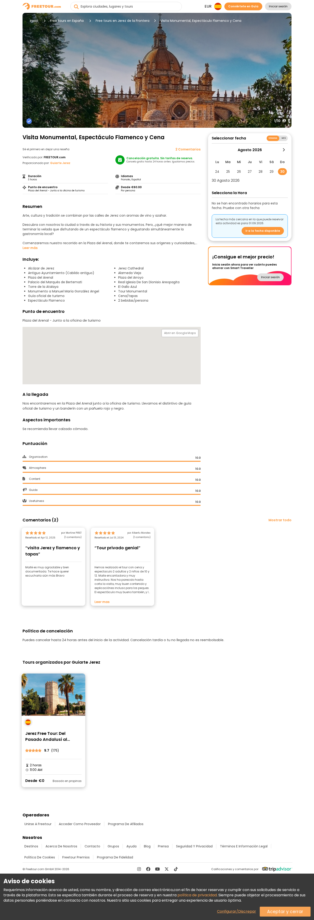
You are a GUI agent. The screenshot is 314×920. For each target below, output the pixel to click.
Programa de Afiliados (125, 824)
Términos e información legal (244, 846)
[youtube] (157, 869)
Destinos (31, 846)
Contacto (92, 846)
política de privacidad (197, 895)
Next (285, 70)
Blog (147, 846)
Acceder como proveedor (80, 824)
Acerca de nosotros (61, 846)
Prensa (163, 846)
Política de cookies (39, 857)
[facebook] (148, 869)
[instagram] (139, 869)
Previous (29, 70)
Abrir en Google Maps (180, 333)
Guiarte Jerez (60, 163)
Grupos (113, 846)
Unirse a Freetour (37, 824)
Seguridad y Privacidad (194, 846)
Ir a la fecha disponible (262, 231)
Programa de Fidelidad (115, 857)
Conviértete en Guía (243, 6)
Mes (284, 138)
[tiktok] (176, 869)
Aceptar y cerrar (285, 912)
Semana (272, 138)
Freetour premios (76, 857)
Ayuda (131, 846)
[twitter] (166, 869)
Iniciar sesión (278, 6)
